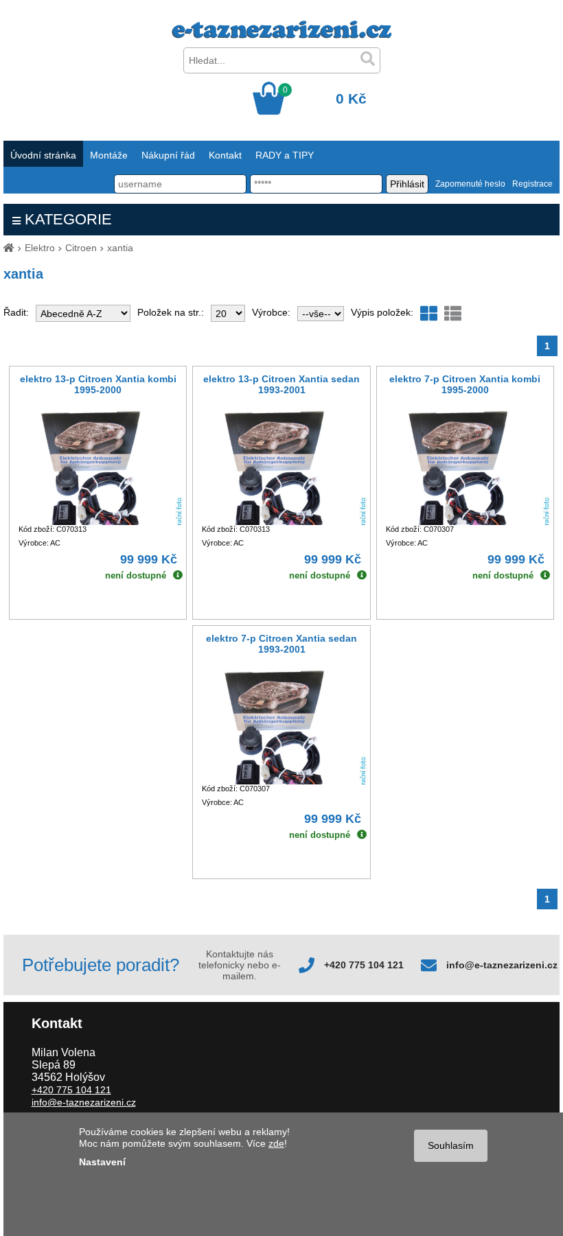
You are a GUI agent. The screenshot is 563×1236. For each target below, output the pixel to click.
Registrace (532, 184)
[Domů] (8, 247)
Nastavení (102, 1161)
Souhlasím (451, 1145)
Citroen (81, 247)
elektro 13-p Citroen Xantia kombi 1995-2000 (98, 384)
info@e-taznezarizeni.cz (502, 964)
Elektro (40, 247)
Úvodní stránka (43, 155)
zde (276, 1143)
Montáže (109, 155)
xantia (120, 247)
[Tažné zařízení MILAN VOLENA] (282, 35)
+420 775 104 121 (364, 964)
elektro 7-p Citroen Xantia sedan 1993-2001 (281, 644)
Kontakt (225, 155)
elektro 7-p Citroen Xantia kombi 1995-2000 (464, 384)
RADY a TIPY (284, 155)
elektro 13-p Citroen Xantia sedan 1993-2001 (281, 384)
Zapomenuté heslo (470, 184)
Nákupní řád (168, 155)
